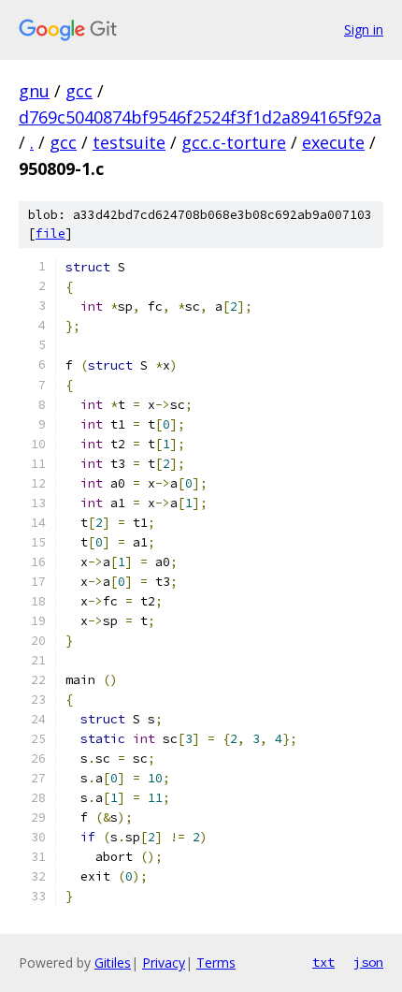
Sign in (363, 29)
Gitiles (112, 962)
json (368, 962)
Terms (216, 962)
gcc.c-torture (233, 142)
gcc (79, 91)
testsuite (129, 142)
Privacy (163, 962)
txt (323, 962)
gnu (34, 91)
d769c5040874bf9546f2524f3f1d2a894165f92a (200, 117)
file (50, 233)
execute (333, 142)
